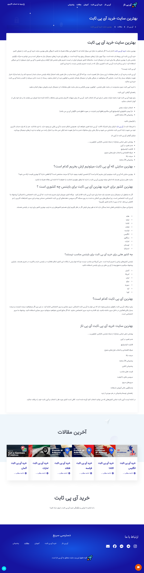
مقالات (26, 543)
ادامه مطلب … (128, 473)
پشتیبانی (16, 543)
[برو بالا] (4, 568)
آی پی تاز (127, 5)
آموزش (37, 543)
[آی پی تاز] (134, 5)
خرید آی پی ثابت (120, 51)
